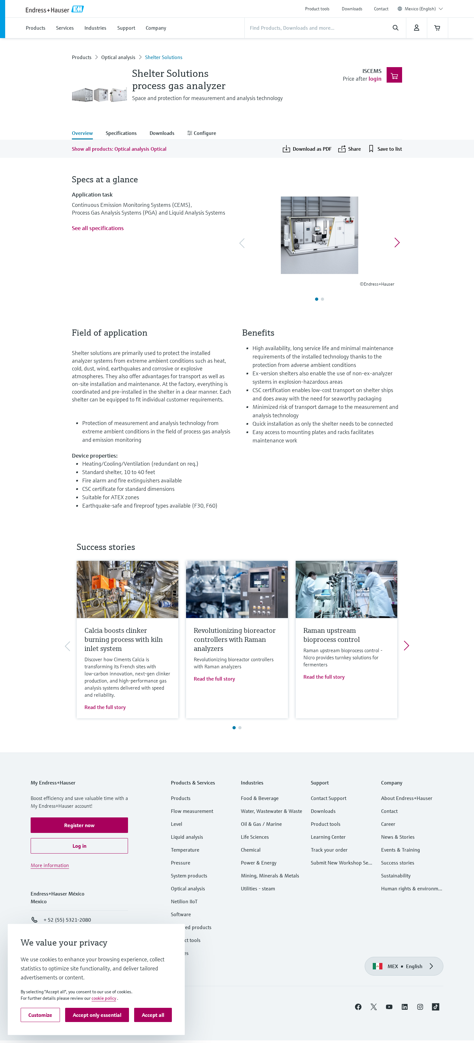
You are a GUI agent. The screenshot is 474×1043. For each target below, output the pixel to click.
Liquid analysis (187, 837)
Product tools (317, 9)
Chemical (251, 849)
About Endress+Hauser (406, 798)
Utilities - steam (258, 888)
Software (181, 914)
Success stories (397, 862)
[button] (79, 825)
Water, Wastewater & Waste (271, 811)
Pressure (180, 862)
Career (388, 824)
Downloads (352, 9)
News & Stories (398, 837)
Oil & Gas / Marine (261, 824)
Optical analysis (118, 57)
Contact (381, 9)
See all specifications (98, 228)
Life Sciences (255, 837)
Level (176, 824)
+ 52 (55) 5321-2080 (67, 919)
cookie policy (104, 998)
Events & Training (400, 849)
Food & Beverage (260, 798)
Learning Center (328, 837)
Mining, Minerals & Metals (270, 875)
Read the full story (105, 707)
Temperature (185, 849)
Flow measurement (192, 811)
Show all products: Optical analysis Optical (119, 149)
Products (82, 57)
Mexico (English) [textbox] (420, 9)
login (375, 78)
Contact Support (328, 798)
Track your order (329, 849)
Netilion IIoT (184, 901)
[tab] (85, 133)
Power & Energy (258, 862)
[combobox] (424, 8)
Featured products (191, 927)
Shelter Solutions (164, 57)
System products (189, 875)
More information (50, 865)
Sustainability (395, 875)
